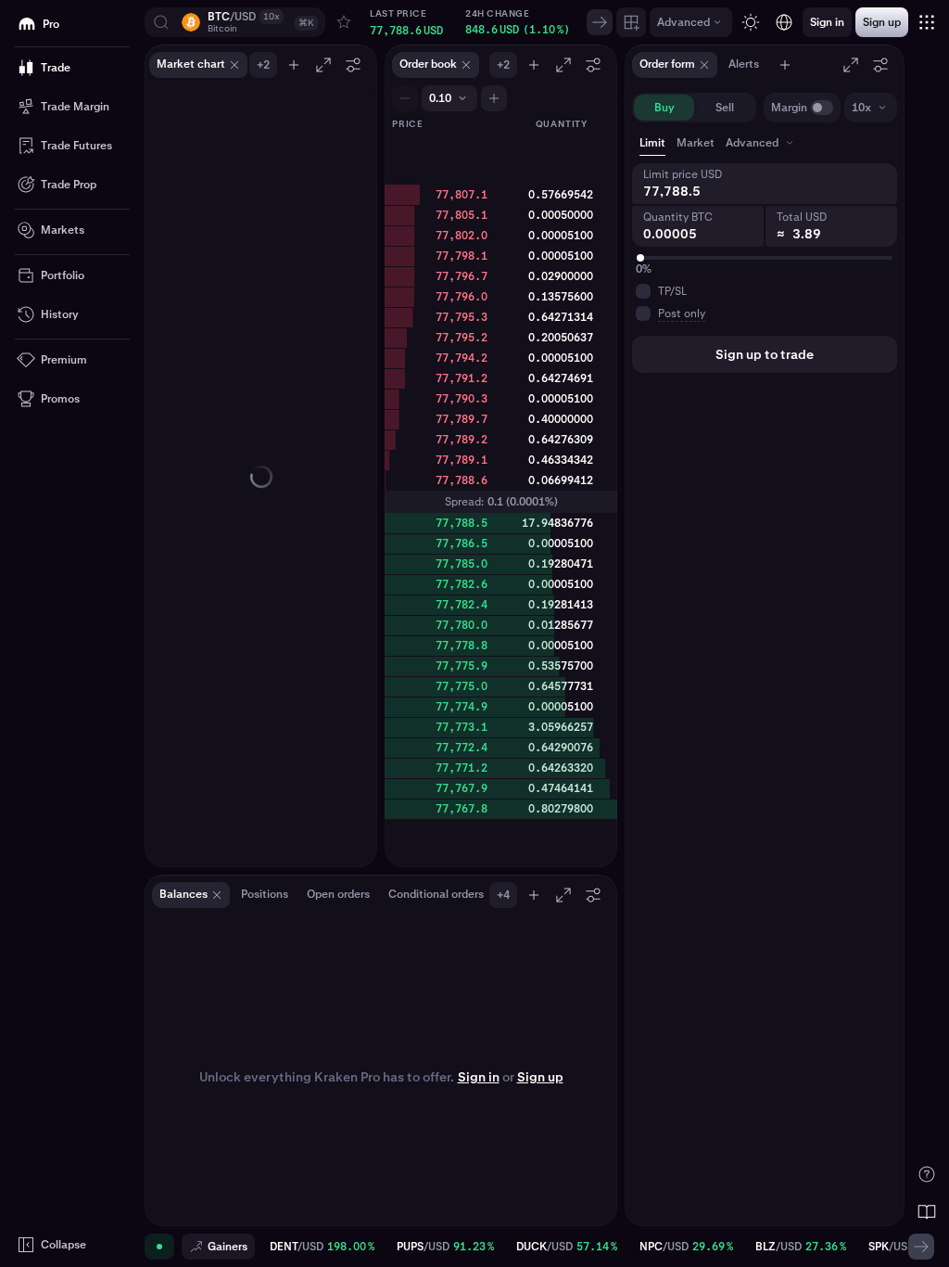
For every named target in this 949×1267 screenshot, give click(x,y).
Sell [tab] (724, 107)
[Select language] (784, 22)
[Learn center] (927, 1211)
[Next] (600, 22)
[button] (235, 22)
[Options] (353, 65)
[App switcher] (927, 22)
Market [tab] (696, 142)
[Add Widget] (631, 22)
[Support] (927, 1174)
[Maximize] (323, 65)
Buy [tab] (664, 107)
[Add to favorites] (343, 22)
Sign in (479, 1077)
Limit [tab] (652, 142)
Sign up (540, 1077)
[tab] (761, 143)
